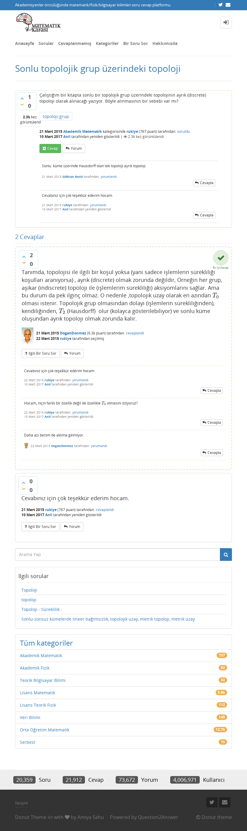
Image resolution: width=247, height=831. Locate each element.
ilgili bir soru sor (42, 353)
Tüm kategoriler (46, 643)
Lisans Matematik (37, 692)
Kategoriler (107, 43)
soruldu (183, 131)
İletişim (21, 803)
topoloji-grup (56, 116)
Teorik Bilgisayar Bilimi (43, 680)
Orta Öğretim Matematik (44, 730)
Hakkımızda (164, 43)
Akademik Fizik (34, 668)
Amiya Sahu (90, 817)
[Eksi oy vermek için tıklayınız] (22, 104)
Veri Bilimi (30, 717)
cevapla (207, 182)
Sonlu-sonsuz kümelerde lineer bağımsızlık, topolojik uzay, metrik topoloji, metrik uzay (108, 619)
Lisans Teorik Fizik (38, 705)
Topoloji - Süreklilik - (41, 609)
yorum (76, 148)
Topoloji (29, 590)
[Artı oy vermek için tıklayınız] (22, 98)
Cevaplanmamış (74, 43)
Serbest (27, 742)
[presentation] (215, 295)
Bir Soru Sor (135, 43)
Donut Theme (30, 817)
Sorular (46, 43)
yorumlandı (109, 176)
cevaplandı (135, 333)
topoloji (28, 599)
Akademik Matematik (82, 131)
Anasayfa (24, 43)
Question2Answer (158, 817)
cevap (52, 148)
